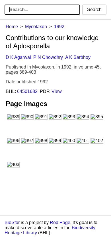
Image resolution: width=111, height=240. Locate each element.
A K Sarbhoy (78, 57)
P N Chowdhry (48, 57)
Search (94, 9)
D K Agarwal (18, 57)
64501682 (27, 91)
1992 (59, 26)
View (57, 91)
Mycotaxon (36, 26)
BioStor (12, 222)
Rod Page (60, 222)
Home (12, 26)
